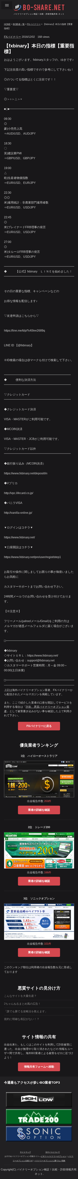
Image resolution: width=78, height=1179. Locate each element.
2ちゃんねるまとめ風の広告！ (22, 1003)
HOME (7, 24)
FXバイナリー (34, 24)
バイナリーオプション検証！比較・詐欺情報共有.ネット (39, 14)
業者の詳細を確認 (39, 809)
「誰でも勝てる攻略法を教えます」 (26, 1011)
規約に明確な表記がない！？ (21, 1019)
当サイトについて (52, 1152)
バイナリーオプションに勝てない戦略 (49, 1161)
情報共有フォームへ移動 (39, 1066)
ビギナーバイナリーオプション (53, 1156)
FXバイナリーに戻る (39, 726)
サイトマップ (25, 1152)
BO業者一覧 (19, 24)
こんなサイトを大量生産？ (20, 995)
